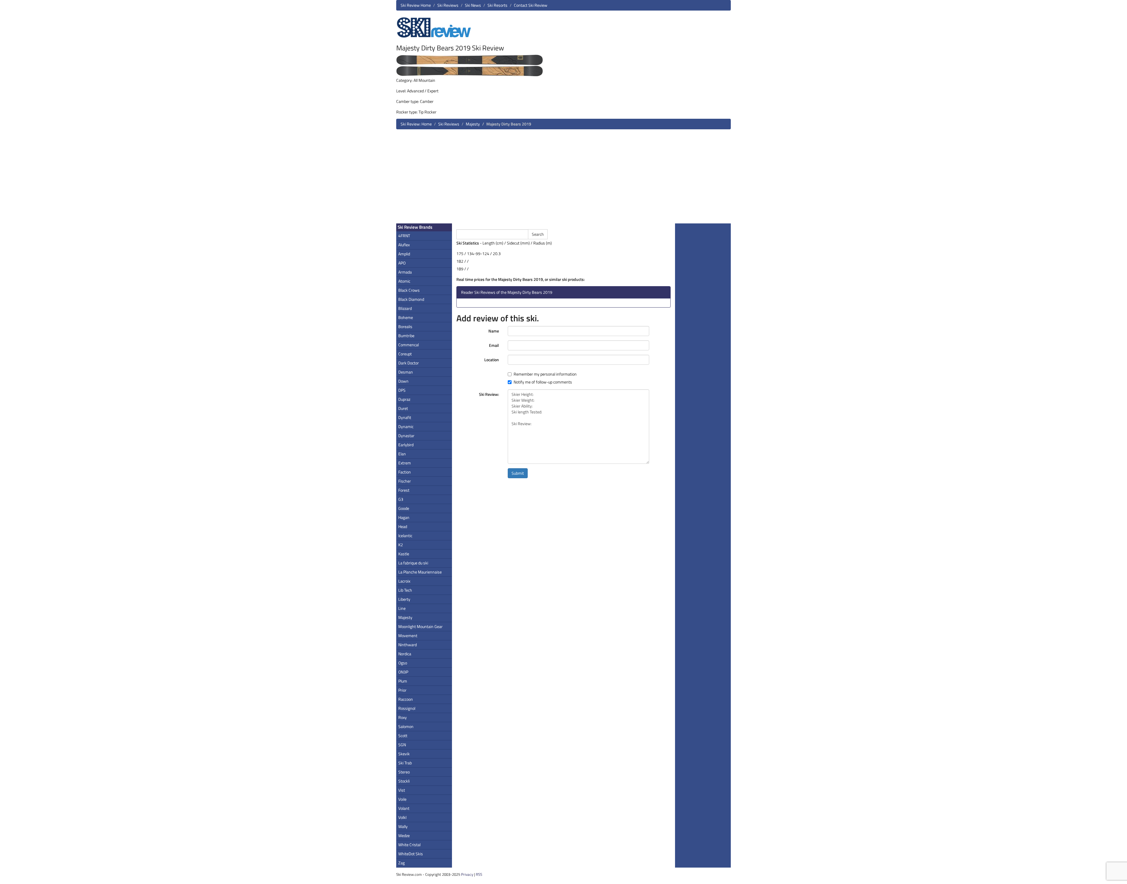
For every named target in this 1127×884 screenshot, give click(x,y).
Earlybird (406, 445)
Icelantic (405, 535)
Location (491, 360)
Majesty (473, 124)
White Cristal (409, 844)
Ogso (402, 663)
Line (402, 608)
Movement (407, 635)
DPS (402, 390)
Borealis (405, 326)
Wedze (404, 835)
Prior (402, 690)
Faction (404, 472)
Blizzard (405, 308)
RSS (479, 874)
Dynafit (404, 417)
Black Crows (409, 290)
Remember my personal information (545, 374)
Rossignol (406, 708)
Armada (405, 272)
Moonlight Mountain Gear (420, 626)
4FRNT (404, 236)
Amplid (404, 254)
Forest (403, 490)
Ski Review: (489, 394)
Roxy (402, 717)
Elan (402, 454)
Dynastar (406, 435)
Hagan (403, 517)
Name (493, 331)
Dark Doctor (408, 363)
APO (402, 263)
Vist (401, 790)
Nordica (404, 654)
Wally (403, 826)
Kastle (403, 554)
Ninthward (407, 645)
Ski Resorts (497, 5)
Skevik (404, 754)
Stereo (404, 772)
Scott (402, 735)
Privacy (467, 874)
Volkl (402, 817)
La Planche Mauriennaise (420, 572)
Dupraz (404, 399)
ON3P (403, 672)
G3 (400, 499)
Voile (402, 799)
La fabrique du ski (413, 563)
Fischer (404, 481)
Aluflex (404, 245)
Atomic (404, 281)
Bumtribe (406, 335)
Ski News (473, 5)
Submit (518, 473)
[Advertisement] (563, 178)
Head (402, 526)
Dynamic (406, 426)
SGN (402, 745)
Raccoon (405, 699)
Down (403, 381)
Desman (405, 372)
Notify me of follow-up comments (543, 382)
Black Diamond (411, 299)
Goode (403, 508)
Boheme (405, 317)
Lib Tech (405, 590)
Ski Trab (405, 763)
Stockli (404, 781)
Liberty (404, 599)
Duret (403, 408)
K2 (400, 545)
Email (494, 345)
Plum (402, 681)
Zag (401, 863)
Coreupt (405, 354)
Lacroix (404, 581)
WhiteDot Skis (410, 854)
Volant (403, 808)
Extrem (404, 463)
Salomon (406, 726)
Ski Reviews (447, 5)
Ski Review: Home (416, 124)
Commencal (408, 345)
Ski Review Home (416, 5)
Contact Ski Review (530, 5)
